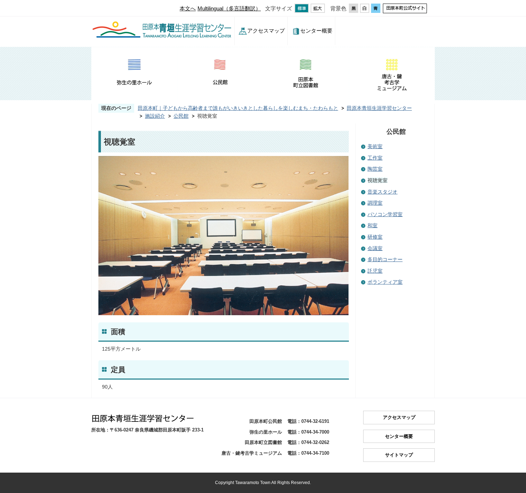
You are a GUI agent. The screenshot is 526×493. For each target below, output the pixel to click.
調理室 (375, 203)
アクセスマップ (266, 31)
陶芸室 (375, 169)
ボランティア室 (385, 282)
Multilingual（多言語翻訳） (229, 8)
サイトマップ (399, 455)
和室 (372, 225)
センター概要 (316, 31)
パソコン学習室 (385, 214)
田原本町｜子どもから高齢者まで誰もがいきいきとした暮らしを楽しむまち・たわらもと (238, 108)
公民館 (181, 116)
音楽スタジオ (382, 192)
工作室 (375, 158)
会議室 (375, 248)
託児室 (375, 271)
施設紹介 (155, 116)
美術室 (375, 146)
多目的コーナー (385, 259)
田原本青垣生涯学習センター (379, 108)
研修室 (375, 237)
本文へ (188, 8)
